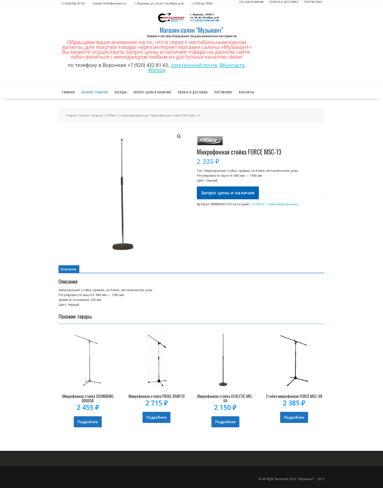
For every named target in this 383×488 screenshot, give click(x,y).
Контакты (246, 92)
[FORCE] (210, 146)
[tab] (68, 269)
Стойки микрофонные (133, 115)
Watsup (156, 70)
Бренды (121, 92)
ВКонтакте (232, 65)
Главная (68, 92)
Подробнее (88, 421)
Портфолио (223, 92)
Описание (68, 269)
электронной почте (194, 65)
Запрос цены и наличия (152, 92)
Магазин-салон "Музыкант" (191, 30)
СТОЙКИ (110, 115)
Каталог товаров (95, 92)
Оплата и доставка (193, 92)
